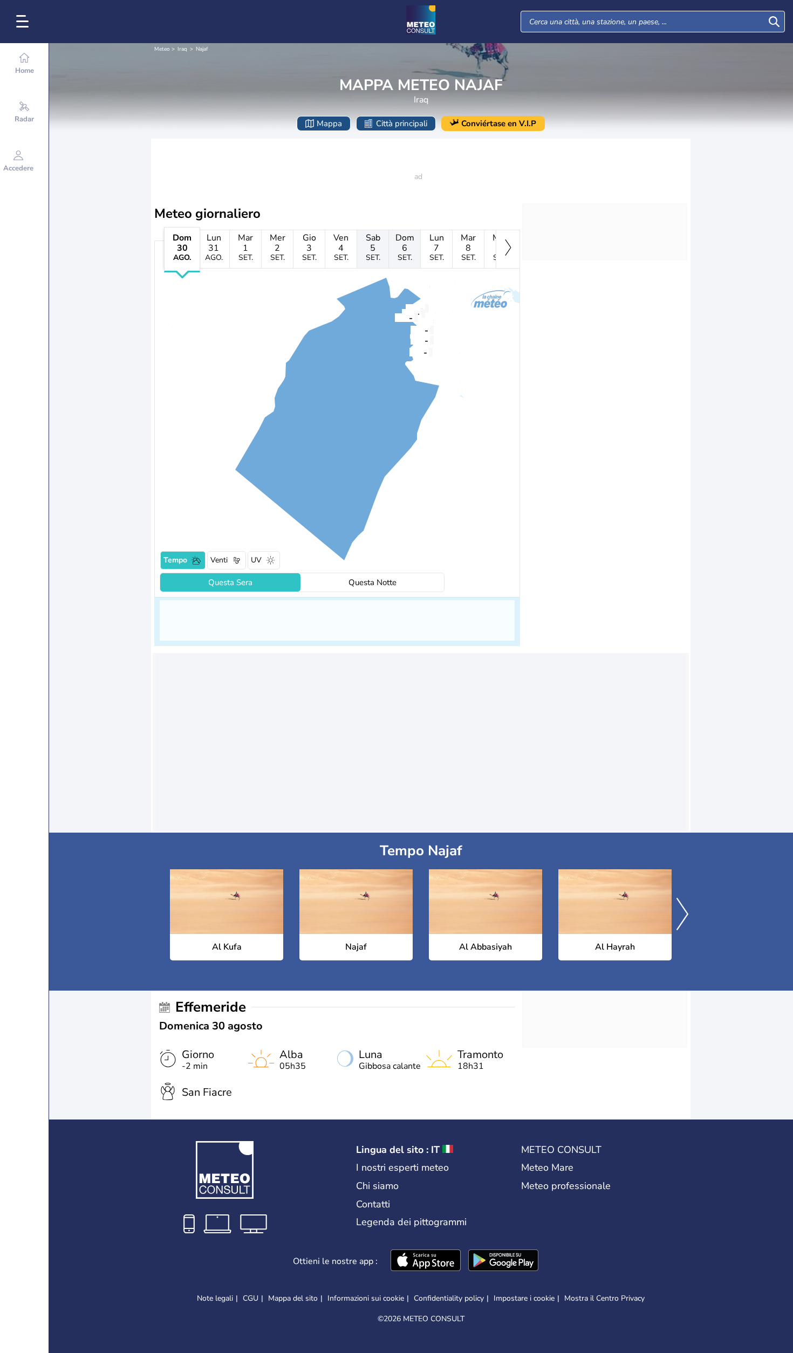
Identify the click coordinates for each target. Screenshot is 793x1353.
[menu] (24, 21)
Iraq (182, 49)
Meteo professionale (566, 1185)
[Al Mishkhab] (410, 339)
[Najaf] (395, 317)
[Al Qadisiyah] (409, 351)
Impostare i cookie (524, 1298)
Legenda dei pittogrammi (411, 1221)
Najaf (202, 49)
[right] (508, 249)
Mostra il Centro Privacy (604, 1298)
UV (256, 560)
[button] (395, 317)
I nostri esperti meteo (402, 1167)
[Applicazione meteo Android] (503, 1261)
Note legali (215, 1298)
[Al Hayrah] (410, 329)
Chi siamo (377, 1185)
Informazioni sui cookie (365, 1298)
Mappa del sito (293, 1298)
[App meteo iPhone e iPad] (426, 1261)
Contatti (373, 1204)
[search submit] (774, 21)
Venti (219, 560)
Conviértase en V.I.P (498, 123)
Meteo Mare (547, 1167)
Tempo (175, 560)
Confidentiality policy (449, 1298)
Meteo (162, 49)
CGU (250, 1298)
